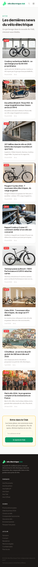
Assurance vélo (7, 519)
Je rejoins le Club (19, 440)
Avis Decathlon (7, 486)
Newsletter (6, 541)
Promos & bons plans (9, 508)
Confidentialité (7, 546)
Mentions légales (7, 544)
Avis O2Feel (6, 497)
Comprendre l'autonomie (10, 516)
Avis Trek (5, 494)
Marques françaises (8, 524)
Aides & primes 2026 (9, 510)
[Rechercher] (29, 4)
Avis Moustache (7, 483)
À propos (5, 535)
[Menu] (34, 4)
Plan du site (6, 549)
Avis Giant (5, 491)
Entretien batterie (8, 522)
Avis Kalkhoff (6, 489)
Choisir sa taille (7, 513)
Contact (5, 538)
